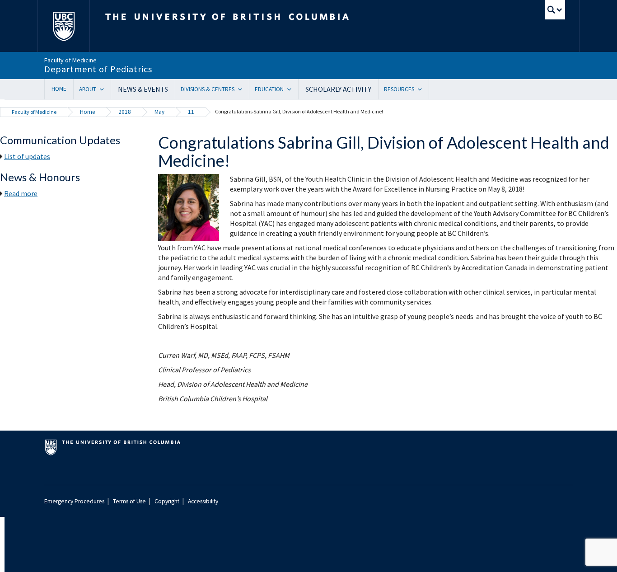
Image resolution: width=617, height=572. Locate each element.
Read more (20, 193)
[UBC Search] (555, 9)
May (159, 112)
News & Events (143, 89)
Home (58, 89)
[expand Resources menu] (423, 89)
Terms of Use (129, 501)
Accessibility (203, 501)
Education (269, 89)
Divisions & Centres (207, 89)
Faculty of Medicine (34, 111)
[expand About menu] (105, 89)
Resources (399, 89)
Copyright (166, 501)
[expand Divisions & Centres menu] (243, 89)
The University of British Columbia (63, 26)
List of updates (27, 156)
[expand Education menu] (292, 89)
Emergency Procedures (74, 501)
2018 (124, 112)
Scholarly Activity (338, 89)
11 (191, 112)
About (87, 89)
